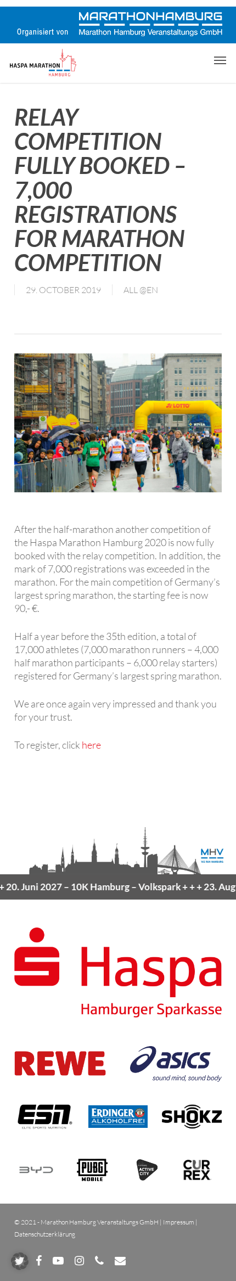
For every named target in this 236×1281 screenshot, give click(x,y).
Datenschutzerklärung (44, 1234)
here (91, 745)
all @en (140, 289)
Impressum (178, 1222)
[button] (220, 59)
